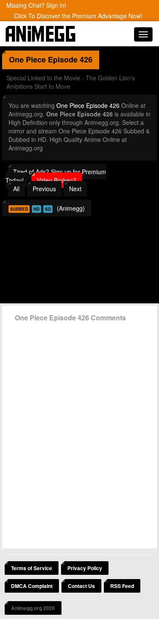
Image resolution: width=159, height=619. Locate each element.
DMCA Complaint (32, 586)
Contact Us (81, 586)
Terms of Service (31, 568)
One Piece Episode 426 (88, 105)
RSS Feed (122, 586)
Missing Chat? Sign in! (36, 5)
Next (75, 188)
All (16, 188)
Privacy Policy (84, 568)
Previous (44, 188)
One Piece (27, 59)
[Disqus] (79, 432)
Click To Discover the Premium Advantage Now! (78, 15)
